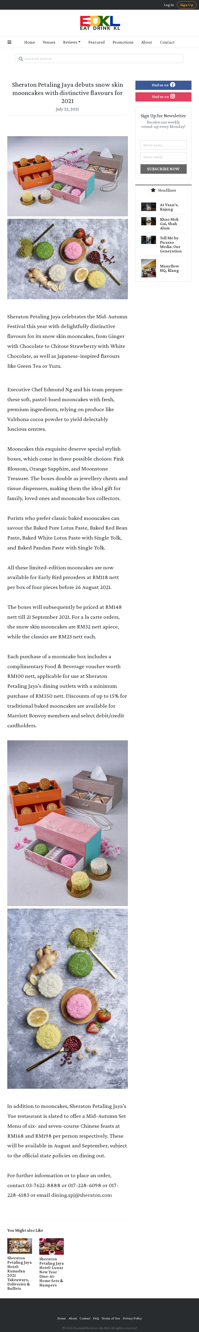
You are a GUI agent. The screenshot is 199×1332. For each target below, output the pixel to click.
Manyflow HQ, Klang (169, 268)
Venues (49, 42)
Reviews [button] (70, 42)
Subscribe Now (163, 168)
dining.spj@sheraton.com (81, 1194)
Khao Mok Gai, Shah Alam (169, 223)
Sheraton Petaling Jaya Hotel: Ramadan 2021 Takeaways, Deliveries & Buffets (19, 1273)
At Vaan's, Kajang (169, 207)
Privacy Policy (132, 1318)
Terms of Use (111, 1318)
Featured (96, 42)
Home (29, 42)
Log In (169, 5)
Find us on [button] (160, 85)
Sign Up (186, 5)
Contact (167, 42)
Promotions (123, 42)
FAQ (96, 1318)
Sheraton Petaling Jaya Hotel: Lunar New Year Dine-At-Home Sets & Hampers (51, 1271)
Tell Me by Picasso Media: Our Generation (171, 244)
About (146, 42)
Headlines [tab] (167, 190)
